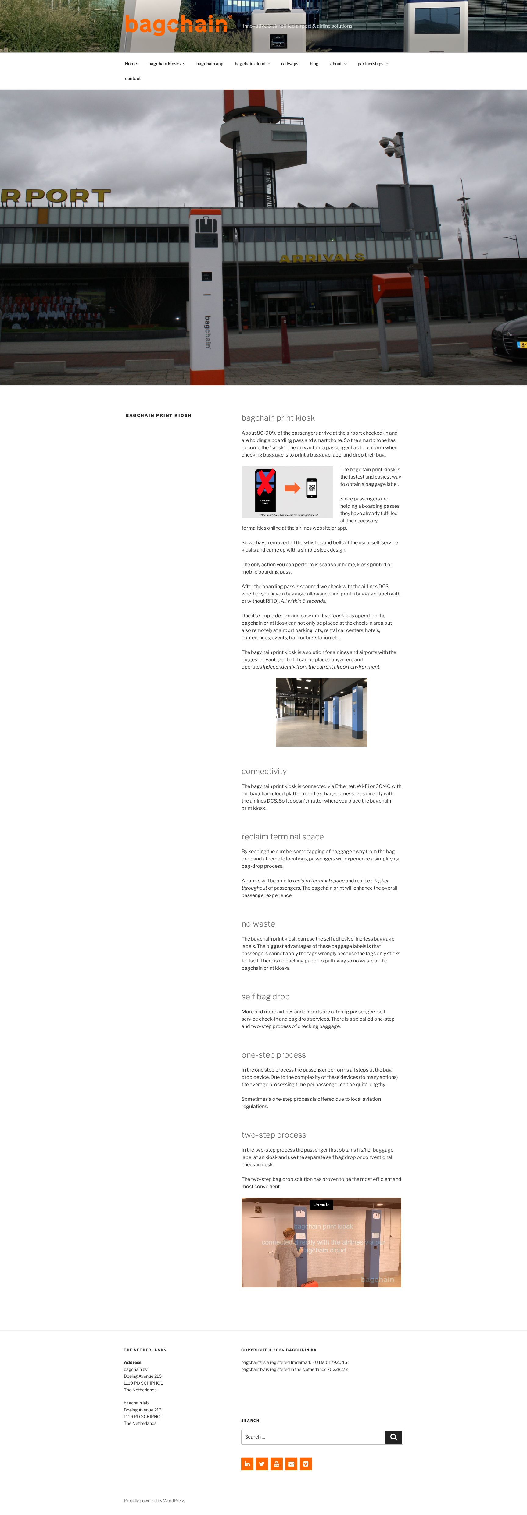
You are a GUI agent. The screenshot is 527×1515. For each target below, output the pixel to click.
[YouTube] (277, 1464)
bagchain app (209, 63)
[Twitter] (262, 1464)
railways (289, 63)
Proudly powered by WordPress (154, 1500)
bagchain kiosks (165, 63)
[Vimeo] (306, 1464)
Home (131, 63)
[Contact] (291, 1464)
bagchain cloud (250, 63)
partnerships (370, 63)
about (336, 63)
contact (133, 78)
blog (314, 63)
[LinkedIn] (247, 1464)
